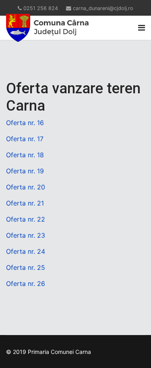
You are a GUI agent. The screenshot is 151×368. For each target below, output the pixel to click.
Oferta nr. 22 (25, 219)
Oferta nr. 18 (25, 155)
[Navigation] (141, 28)
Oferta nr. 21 (25, 203)
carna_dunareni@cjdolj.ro (103, 8)
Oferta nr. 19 (25, 171)
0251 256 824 (40, 8)
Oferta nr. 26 (25, 284)
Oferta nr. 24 (25, 251)
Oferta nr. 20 (25, 187)
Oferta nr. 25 (25, 267)
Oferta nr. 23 (25, 235)
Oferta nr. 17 (24, 139)
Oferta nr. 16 (25, 123)
